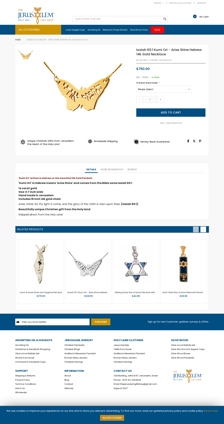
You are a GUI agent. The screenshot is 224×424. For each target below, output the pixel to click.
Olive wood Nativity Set (27, 353)
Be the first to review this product (154, 60)
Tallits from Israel (123, 349)
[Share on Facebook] (188, 141)
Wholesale (21, 392)
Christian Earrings (73, 361)
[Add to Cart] (44, 296)
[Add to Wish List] (50, 296)
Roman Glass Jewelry (75, 357)
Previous (196, 229)
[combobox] (120, 19)
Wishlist (201, 3)
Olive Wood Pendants (182, 357)
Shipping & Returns (25, 375)
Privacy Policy (22, 380)
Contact (68, 384)
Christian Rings (72, 349)
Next (203, 229)
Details (91, 169)
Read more (211, 411)
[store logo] (42, 16)
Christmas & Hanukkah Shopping (32, 349)
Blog (66, 380)
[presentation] (91, 169)
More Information (112, 169)
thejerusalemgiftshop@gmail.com (138, 384)
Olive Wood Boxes (180, 353)
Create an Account (180, 3)
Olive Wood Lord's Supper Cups (188, 349)
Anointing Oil (22, 345)
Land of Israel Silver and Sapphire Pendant (41, 292)
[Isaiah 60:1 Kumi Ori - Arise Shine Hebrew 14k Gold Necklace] (26, 55)
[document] (112, 415)
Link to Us (20, 388)
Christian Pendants (74, 345)
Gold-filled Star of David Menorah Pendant (183, 292)
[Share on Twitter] (194, 141)
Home (18, 39)
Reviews (132, 169)
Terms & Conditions (25, 384)
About (67, 375)
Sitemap (68, 388)
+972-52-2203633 (131, 380)
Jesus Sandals (121, 345)
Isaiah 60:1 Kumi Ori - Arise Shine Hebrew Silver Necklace (95, 292)
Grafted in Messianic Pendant (80, 353)
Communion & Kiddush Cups (30, 361)
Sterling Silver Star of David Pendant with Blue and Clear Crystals (147, 292)
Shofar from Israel (24, 357)
